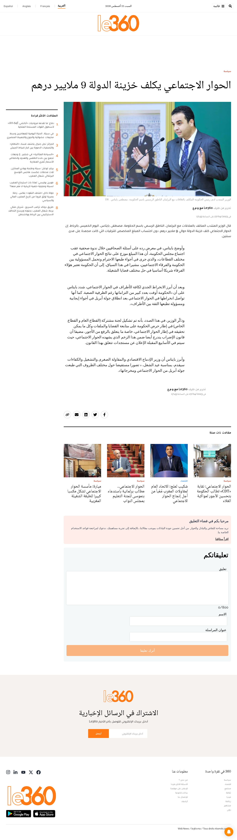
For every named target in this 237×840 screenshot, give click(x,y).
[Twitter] (31, 771)
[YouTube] (23, 771)
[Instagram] (8, 772)
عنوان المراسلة (215, 630)
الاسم (222, 614)
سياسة (227, 71)
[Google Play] (18, 813)
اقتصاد (228, 784)
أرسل (98, 733)
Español (8, 6)
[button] (228, 831)
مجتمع (228, 788)
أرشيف (184, 801)
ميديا (228, 797)
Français (45, 6)
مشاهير (227, 805)
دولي (229, 809)
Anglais (26, 6)
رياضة (228, 801)
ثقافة (228, 792)
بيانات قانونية (181, 792)
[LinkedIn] (16, 771)
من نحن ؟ (183, 780)
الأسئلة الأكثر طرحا (179, 784)
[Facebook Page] (38, 771)
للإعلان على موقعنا (179, 788)
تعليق (222, 569)
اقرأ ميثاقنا (221, 539)
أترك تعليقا (147, 650)
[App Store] (44, 813)
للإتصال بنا (183, 797)
